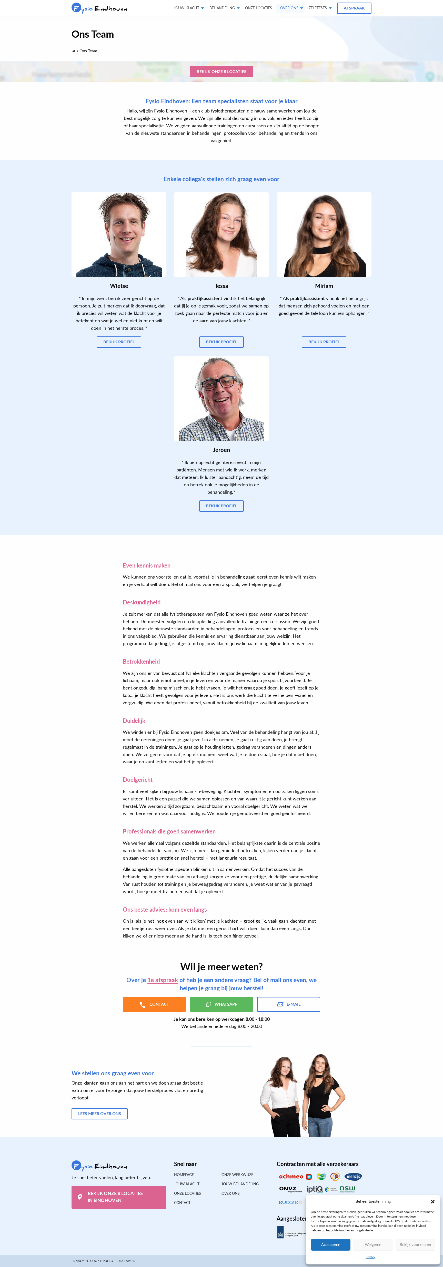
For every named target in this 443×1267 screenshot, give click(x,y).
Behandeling (222, 8)
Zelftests (318, 8)
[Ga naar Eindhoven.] (73, 50)
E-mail (293, 1004)
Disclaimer (126, 1260)
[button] (432, 1201)
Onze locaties (258, 8)
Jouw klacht (186, 8)
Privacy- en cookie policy (92, 1260)
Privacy (370, 1257)
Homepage (184, 1175)
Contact (182, 1203)
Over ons (289, 8)
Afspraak (354, 8)
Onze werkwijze (237, 1175)
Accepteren (330, 1245)
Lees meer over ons (99, 1114)
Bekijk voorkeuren (415, 1245)
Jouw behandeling (240, 1184)
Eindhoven (100, 8)
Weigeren (373, 1245)
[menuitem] (258, 8)
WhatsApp (226, 1004)
